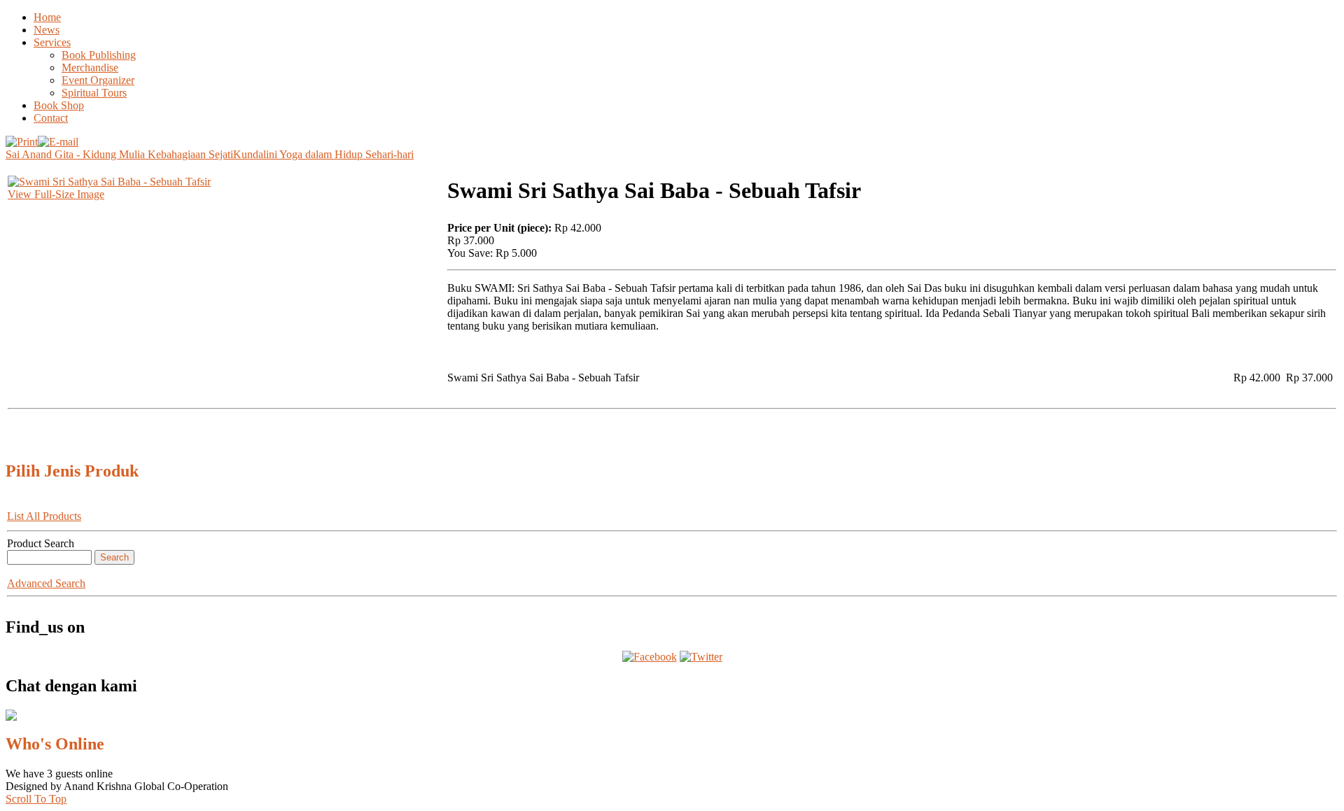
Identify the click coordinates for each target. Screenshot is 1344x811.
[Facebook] (649, 657)
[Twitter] (701, 657)
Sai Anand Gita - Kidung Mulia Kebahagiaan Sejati (119, 154)
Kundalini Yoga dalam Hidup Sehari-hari (323, 154)
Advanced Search (46, 583)
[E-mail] (58, 138)
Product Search (40, 543)
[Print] (22, 138)
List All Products (44, 516)
